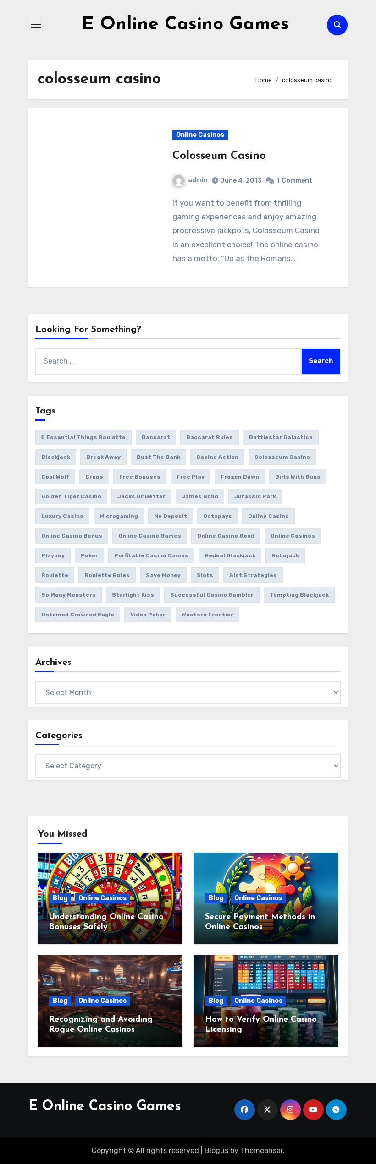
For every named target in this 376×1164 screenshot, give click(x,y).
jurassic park (255, 496)
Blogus (216, 1150)
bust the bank (158, 457)
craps (94, 476)
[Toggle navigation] (35, 24)
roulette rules (107, 575)
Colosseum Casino (219, 156)
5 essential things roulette (83, 437)
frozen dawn (240, 476)
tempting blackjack (299, 595)
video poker (148, 614)
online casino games (149, 536)
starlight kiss (133, 595)
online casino (268, 516)
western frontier (207, 614)
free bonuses (139, 476)
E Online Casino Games (185, 25)
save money (163, 575)
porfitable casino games (151, 555)
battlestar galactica (281, 437)
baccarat (156, 437)
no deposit (170, 516)
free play (191, 476)
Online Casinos (200, 135)
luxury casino (62, 516)
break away (103, 457)
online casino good (225, 536)
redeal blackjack (230, 555)
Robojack (285, 555)
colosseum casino (282, 457)
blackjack (55, 457)
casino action (217, 457)
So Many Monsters (68, 595)
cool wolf (55, 476)
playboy (53, 555)
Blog (60, 898)
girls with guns (298, 476)
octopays (217, 516)
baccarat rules (209, 437)
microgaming (119, 516)
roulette (54, 575)
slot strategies (253, 575)
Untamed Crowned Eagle (77, 614)
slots (205, 575)
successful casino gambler (212, 595)
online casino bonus (71, 536)
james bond (200, 496)
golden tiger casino (71, 496)
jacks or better (141, 496)
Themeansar (261, 1150)
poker (89, 555)
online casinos (293, 536)
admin (198, 180)
